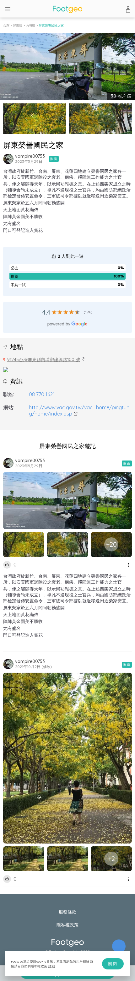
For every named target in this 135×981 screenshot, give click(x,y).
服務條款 (67, 912)
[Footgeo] (67, 9)
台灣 (6, 25)
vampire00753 (30, 156)
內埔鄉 (30, 25)
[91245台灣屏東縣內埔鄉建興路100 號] (5, 369)
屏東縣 (17, 25)
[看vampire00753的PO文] (8, 159)
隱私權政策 (67, 925)
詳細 (51, 966)
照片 (119, 96)
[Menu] (7, 8)
